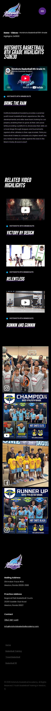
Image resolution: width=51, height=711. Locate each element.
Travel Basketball (13, 657)
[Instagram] (7, 633)
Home (8, 645)
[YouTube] (19, 633)
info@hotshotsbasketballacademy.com (21, 626)
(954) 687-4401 (11, 620)
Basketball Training (14, 651)
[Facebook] (13, 633)
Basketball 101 (11, 663)
